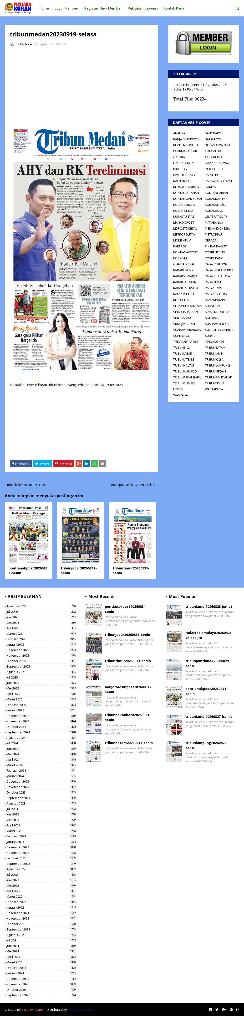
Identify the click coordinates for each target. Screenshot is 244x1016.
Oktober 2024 (41, 726)
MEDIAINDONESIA (217, 228)
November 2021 (41, 918)
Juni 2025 (41, 683)
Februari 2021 (41, 968)
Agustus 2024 (41, 737)
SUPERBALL (181, 335)
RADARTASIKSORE (186, 288)
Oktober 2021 (41, 924)
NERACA (210, 240)
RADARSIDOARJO (185, 276)
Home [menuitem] (44, 8)
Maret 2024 (41, 765)
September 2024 (41, 732)
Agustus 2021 (41, 935)
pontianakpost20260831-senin (126, 609)
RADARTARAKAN (184, 282)
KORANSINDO (183, 210)
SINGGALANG (183, 318)
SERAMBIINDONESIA (187, 306)
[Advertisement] (81, 85)
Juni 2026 (41, 617)
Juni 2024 (41, 748)
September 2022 (41, 863)
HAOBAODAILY (183, 163)
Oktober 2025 (41, 661)
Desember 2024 (41, 716)
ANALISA (179, 133)
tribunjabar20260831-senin (127, 634)
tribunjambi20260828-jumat (208, 606)
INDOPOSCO (214, 169)
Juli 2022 (41, 874)
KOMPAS (211, 187)
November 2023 (41, 787)
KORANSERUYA (184, 204)
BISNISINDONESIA (185, 145)
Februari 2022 (41, 902)
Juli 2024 (41, 743)
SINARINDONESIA (217, 312)
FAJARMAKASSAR (185, 151)
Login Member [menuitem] (66, 8)
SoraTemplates (32, 1009)
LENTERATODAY (216, 216)
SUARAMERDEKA (217, 324)
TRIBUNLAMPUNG (217, 365)
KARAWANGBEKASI (218, 181)
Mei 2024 (41, 754)
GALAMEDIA (213, 151)
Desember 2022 (41, 847)
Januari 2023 (41, 842)
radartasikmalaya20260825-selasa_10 (209, 635)
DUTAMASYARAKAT (218, 145)
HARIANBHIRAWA (217, 163)
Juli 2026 (41, 611)
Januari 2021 (41, 973)
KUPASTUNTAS (183, 216)
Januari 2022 (41, 907)
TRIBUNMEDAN (215, 371)
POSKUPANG (214, 258)
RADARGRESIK (183, 270)
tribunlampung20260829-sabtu (206, 745)
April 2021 (41, 957)
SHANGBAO (213, 306)
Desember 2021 (41, 913)
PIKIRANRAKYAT (216, 246)
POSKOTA (180, 258)
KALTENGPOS (183, 181)
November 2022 (41, 852)
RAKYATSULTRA (216, 294)
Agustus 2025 (41, 672)
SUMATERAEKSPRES (219, 329)
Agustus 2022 (41, 869)
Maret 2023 (41, 831)
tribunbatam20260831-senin (129, 742)
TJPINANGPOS (215, 341)
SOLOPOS (212, 318)
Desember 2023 (41, 781)
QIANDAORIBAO (184, 264)
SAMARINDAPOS (216, 300)
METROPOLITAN (184, 234)
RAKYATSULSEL (184, 294)
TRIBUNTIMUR (214, 383)
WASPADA (180, 395)
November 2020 (41, 984)
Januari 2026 (41, 644)
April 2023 (41, 825)
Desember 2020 (41, 978)
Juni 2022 (41, 880)
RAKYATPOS (213, 288)
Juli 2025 (41, 677)
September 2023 (41, 798)
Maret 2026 (41, 633)
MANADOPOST (183, 222)
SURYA (209, 335)
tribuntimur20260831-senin (128, 661)
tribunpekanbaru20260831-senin (128, 717)
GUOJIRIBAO (213, 157)
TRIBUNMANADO (185, 371)
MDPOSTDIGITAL (185, 228)
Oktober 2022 (41, 858)
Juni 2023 (41, 814)
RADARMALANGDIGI (219, 270)
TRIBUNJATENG (183, 359)
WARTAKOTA (214, 389)
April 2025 (41, 694)
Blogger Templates (81, 1009)
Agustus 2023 (41, 803)
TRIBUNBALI (181, 347)
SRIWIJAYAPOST (184, 324)
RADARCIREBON (216, 264)
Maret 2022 (41, 896)
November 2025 (41, 655)
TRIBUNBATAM (215, 347)
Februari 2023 (41, 836)
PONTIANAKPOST (185, 252)
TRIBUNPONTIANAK (218, 377)
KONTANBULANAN (186, 193)
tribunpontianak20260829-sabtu (207, 663)
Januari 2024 (41, 776)
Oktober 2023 (41, 792)
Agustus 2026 (41, 606)
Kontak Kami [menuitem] (173, 8)
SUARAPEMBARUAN (187, 329)
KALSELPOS (213, 175)
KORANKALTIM (215, 198)
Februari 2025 (41, 705)
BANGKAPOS (214, 133)
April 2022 (41, 891)
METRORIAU (213, 234)
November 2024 (41, 721)
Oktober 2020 (41, 989)
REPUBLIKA (181, 300)
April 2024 (41, 759)
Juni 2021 (41, 946)
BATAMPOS (213, 139)
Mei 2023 (41, 820)
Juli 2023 (41, 809)
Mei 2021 (41, 951)
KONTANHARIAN (216, 193)
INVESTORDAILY (184, 175)
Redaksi (26, 44)
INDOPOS (180, 169)
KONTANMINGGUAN (187, 198)
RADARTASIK (214, 282)
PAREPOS (180, 246)
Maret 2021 (41, 962)
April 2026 (41, 628)
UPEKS (178, 389)
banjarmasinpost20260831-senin (128, 689)
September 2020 (41, 995)
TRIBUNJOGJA (214, 359)
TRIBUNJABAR (182, 353)
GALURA (179, 157)
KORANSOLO (214, 210)
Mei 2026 (41, 622)
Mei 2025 (41, 688)
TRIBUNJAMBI (214, 353)
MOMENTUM (182, 240)
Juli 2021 (41, 940)
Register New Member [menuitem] (103, 8)
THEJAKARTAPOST (185, 341)
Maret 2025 (41, 699)
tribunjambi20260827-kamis (209, 716)
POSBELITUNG (215, 252)
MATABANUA (214, 222)
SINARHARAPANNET (187, 312)
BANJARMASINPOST (187, 139)
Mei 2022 (41, 885)
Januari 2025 (41, 710)
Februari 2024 (41, 770)
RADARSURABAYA (217, 276)
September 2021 (41, 929)
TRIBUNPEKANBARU (187, 377)
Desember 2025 (41, 650)
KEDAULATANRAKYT (187, 187)
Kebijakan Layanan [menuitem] (143, 8)
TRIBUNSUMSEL (184, 383)
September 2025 (41, 666)
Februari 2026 (41, 639)
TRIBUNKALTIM (183, 365)
